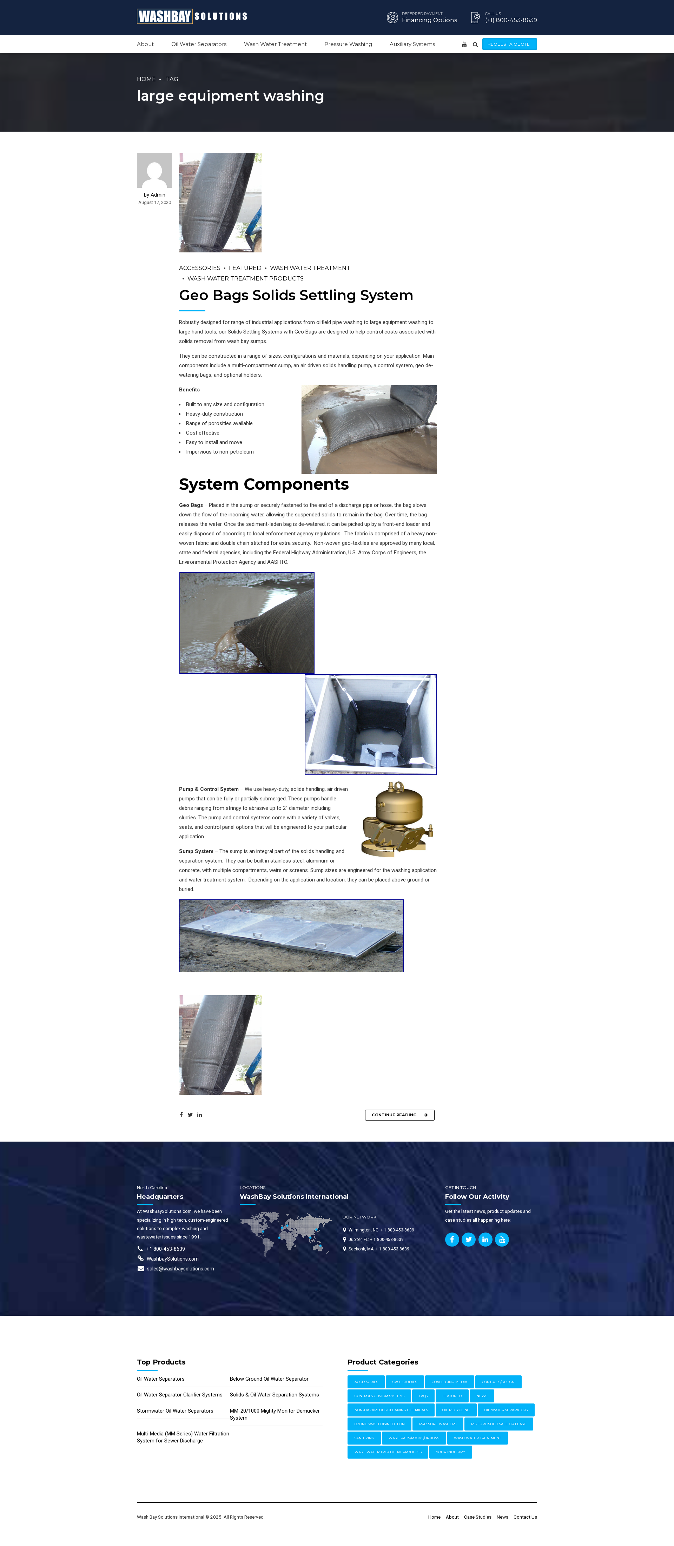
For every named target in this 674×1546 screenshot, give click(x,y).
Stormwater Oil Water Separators (175, 1411)
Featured (245, 267)
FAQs (423, 1396)
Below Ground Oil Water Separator (269, 1379)
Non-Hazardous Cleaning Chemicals (391, 1410)
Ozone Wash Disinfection (380, 1424)
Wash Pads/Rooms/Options (414, 1438)
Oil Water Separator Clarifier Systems (180, 1395)
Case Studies (404, 1382)
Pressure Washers (437, 1424)
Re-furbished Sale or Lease (498, 1424)
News (481, 1396)
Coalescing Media (449, 1382)
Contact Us (525, 1517)
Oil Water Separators (198, 44)
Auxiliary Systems (412, 44)
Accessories (199, 267)
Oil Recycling (456, 1410)
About (145, 44)
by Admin (154, 195)
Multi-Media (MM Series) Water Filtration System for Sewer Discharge (183, 1437)
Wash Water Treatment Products (245, 278)
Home (146, 78)
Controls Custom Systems (379, 1396)
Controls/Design (498, 1382)
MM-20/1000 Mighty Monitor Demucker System (275, 1414)
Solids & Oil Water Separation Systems (274, 1395)
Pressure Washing (348, 44)
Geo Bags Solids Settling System (296, 295)
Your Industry (450, 1452)
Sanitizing (364, 1438)
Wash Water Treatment (275, 44)
